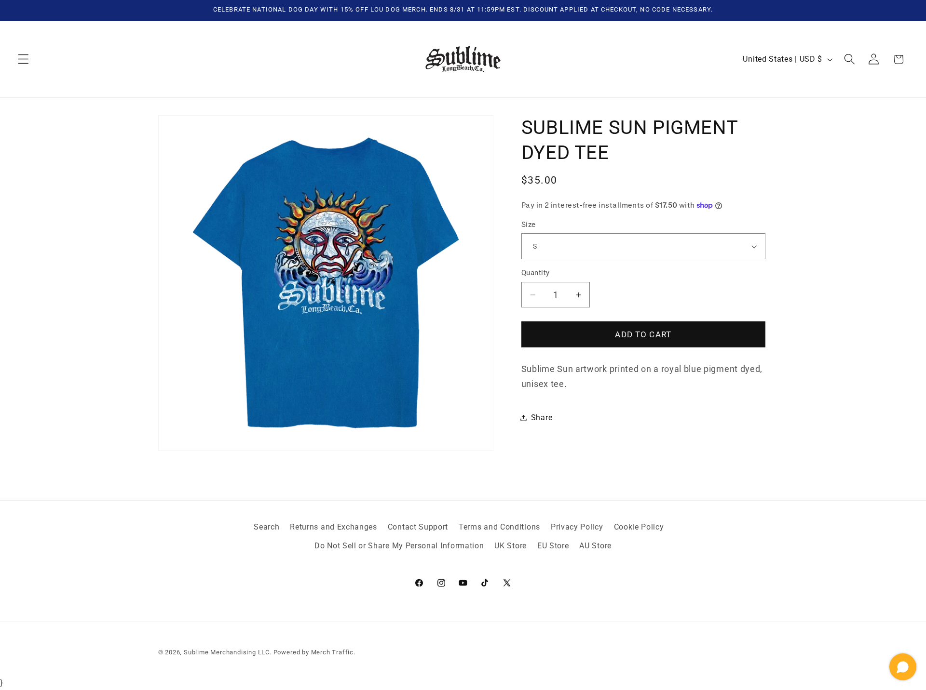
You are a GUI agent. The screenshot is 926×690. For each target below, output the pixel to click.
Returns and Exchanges (333, 527)
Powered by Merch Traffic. (314, 652)
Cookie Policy (639, 527)
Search (266, 527)
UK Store (510, 545)
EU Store (553, 545)
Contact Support (418, 527)
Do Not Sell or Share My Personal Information (399, 545)
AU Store (595, 545)
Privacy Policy (577, 527)
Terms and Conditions (499, 527)
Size (528, 224)
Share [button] (541, 417)
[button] (23, 59)
